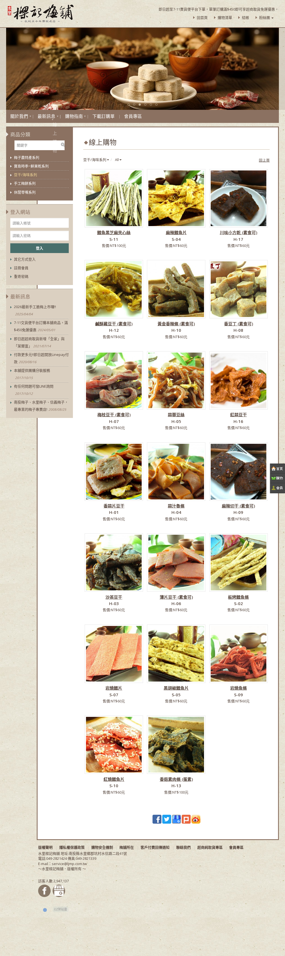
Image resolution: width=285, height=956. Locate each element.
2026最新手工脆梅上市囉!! (35, 310)
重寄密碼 (21, 276)
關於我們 (19, 116)
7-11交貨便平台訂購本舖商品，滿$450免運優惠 (41, 326)
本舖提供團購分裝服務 (32, 374)
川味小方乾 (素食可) (238, 232)
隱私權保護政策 (72, 847)
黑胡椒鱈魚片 (176, 688)
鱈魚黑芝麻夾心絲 (114, 232)
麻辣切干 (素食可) (238, 506)
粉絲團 (265, 17)
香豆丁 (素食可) (238, 323)
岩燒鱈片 (113, 688)
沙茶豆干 (113, 597)
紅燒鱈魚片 (114, 779)
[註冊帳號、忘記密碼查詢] (277, 488)
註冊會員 (21, 267)
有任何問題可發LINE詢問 (33, 390)
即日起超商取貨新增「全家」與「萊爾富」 (39, 342)
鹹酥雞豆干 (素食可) (113, 323)
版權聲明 (45, 847)
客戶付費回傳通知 (155, 847)
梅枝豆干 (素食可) (114, 414)
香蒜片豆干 (114, 506)
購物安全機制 (102, 847)
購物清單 (225, 17)
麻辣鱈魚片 (176, 232)
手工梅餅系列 (25, 183)
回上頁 (264, 160)
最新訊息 (46, 116)
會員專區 (133, 116)
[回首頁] (277, 468)
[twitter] (166, 818)
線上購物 (52, 119)
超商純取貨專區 (210, 847)
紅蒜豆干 (238, 414)
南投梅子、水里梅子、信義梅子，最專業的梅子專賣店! (41, 406)
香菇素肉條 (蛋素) (176, 779)
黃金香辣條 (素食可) (176, 323)
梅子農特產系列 (26, 157)
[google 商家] (176, 818)
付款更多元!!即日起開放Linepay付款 (41, 358)
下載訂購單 (103, 116)
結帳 (245, 17)
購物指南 (74, 116)
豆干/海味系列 (25, 174)
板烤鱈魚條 (238, 597)
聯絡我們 (183, 847)
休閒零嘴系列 (25, 192)
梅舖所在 (126, 847)
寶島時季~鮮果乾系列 (31, 166)
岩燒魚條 (238, 688)
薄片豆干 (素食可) (176, 597)
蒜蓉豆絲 (176, 414)
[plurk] (186, 818)
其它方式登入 (25, 259)
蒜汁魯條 (176, 506)
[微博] (195, 818)
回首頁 (202, 17)
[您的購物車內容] (277, 478)
